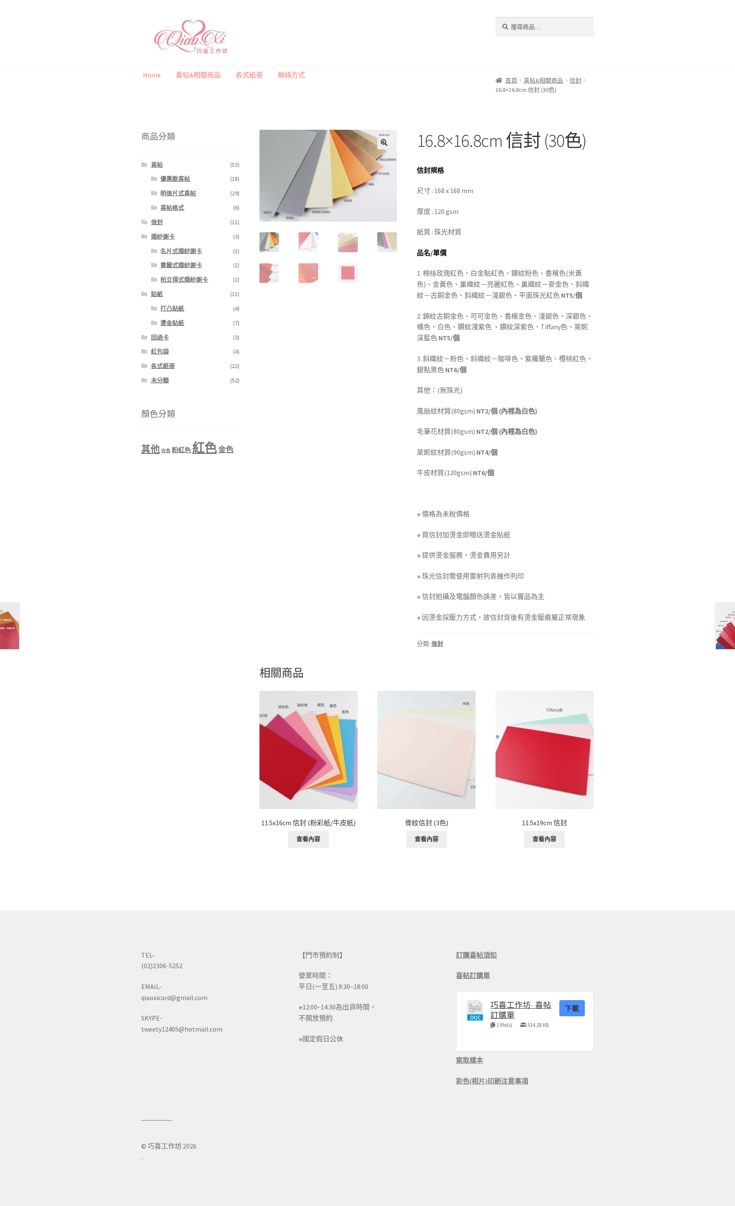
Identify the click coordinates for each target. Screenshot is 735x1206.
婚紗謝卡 (163, 236)
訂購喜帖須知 (476, 955)
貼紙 (157, 294)
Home (152, 75)
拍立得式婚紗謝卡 (184, 279)
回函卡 (160, 337)
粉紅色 (181, 450)
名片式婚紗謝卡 (181, 251)
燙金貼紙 (172, 323)
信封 (437, 643)
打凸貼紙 (172, 308)
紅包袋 (160, 351)
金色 (226, 449)
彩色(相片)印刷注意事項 (492, 1081)
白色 (166, 450)
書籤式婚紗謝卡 (181, 265)
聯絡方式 (291, 75)
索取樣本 (469, 1060)
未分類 (160, 380)
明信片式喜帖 (178, 193)
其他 (150, 449)
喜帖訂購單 (473, 975)
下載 (572, 1008)
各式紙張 (249, 75)
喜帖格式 (172, 207)
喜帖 (157, 164)
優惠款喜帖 (175, 178)
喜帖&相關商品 (198, 75)
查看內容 (308, 839)
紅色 (204, 448)
